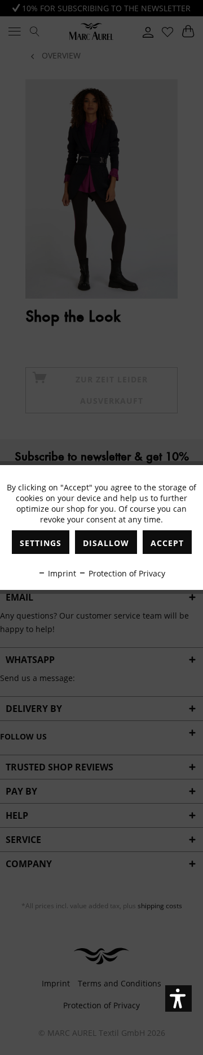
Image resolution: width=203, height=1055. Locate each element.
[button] (178, 998)
